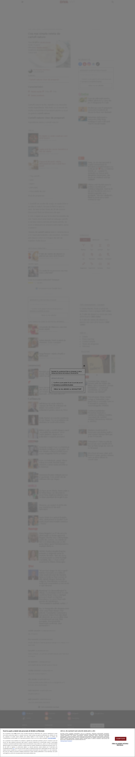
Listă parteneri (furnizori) (66, 741)
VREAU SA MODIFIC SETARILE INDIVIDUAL (120, 744)
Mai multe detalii (52, 738)
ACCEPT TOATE (120, 738)
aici (14, 748)
